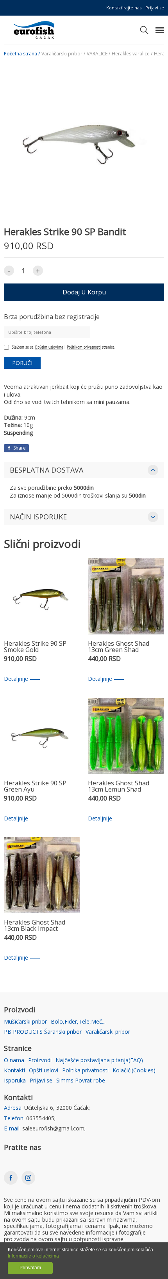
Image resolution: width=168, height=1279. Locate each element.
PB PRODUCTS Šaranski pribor (43, 1032)
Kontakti (14, 1070)
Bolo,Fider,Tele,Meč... (78, 1022)
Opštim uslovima (49, 347)
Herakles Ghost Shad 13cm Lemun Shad (118, 787)
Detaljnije (16, 679)
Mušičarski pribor (25, 1022)
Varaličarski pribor (108, 1032)
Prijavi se (154, 7)
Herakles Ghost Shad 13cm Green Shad (118, 647)
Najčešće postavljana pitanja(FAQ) (99, 1060)
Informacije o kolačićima (33, 1256)
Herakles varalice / (132, 54)
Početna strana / (22, 54)
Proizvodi (40, 1060)
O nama (14, 1060)
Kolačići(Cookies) (134, 1070)
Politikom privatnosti (84, 347)
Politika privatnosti (85, 1070)
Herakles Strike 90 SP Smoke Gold (35, 647)
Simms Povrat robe (80, 1080)
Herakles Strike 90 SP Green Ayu (35, 787)
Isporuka (15, 1080)
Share (19, 448)
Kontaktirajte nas (123, 7)
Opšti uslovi (43, 1070)
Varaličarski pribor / (63, 54)
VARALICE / (98, 54)
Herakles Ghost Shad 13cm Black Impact (34, 926)
